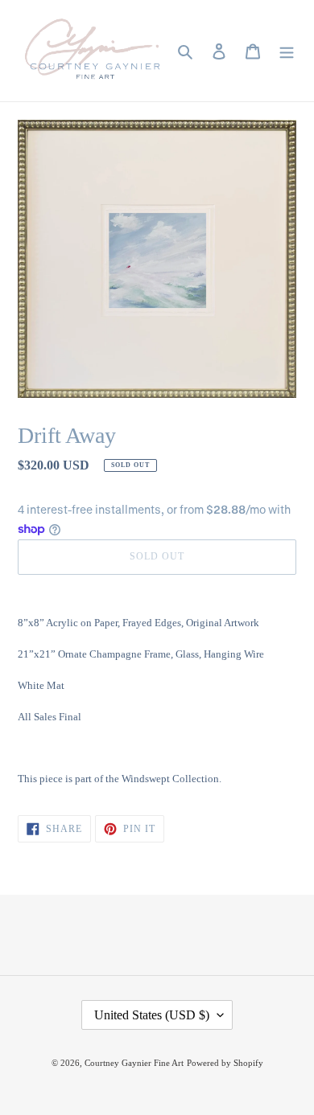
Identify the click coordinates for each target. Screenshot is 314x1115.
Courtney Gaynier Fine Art (134, 1063)
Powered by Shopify (225, 1063)
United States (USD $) (151, 1015)
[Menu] (287, 51)
